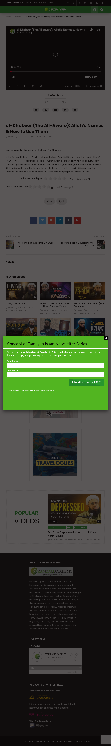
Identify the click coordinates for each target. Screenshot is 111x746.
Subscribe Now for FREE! (86, 382)
